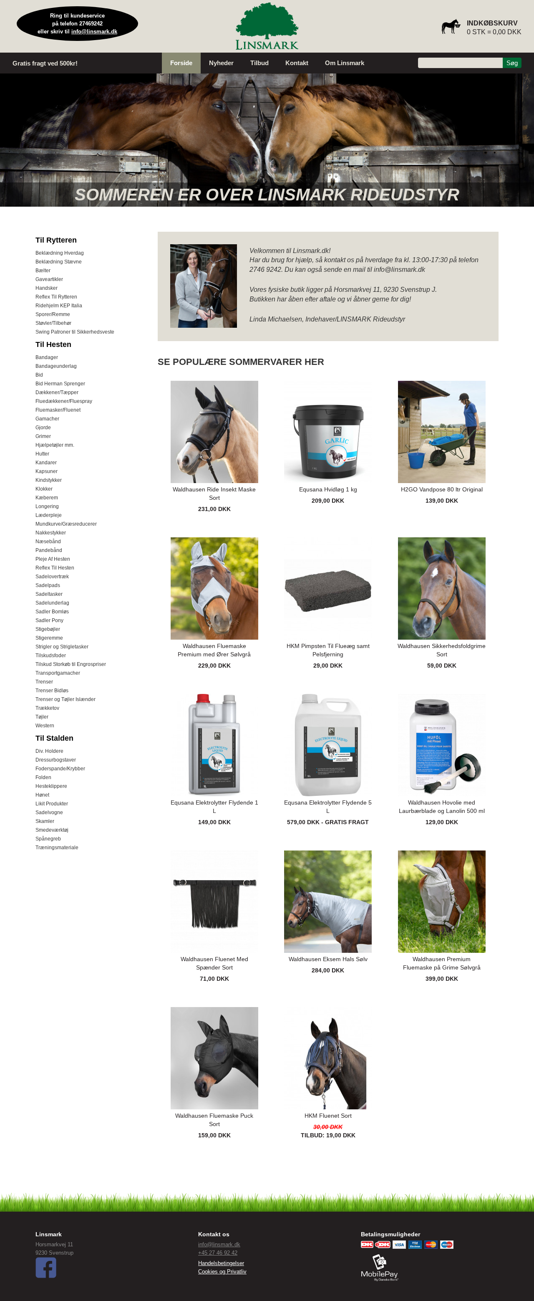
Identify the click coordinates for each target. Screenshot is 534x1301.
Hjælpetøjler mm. (54, 445)
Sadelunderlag (52, 603)
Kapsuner (46, 471)
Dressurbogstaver (55, 760)
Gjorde (43, 427)
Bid (39, 375)
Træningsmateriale (56, 847)
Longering (47, 506)
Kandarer (46, 463)
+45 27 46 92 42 (217, 1253)
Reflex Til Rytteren (56, 297)
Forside (181, 62)
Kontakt (296, 62)
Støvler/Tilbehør (53, 323)
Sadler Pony (49, 620)
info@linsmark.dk (94, 31)
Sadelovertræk (52, 577)
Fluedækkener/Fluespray (63, 401)
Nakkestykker (50, 533)
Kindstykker (48, 480)
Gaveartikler (49, 279)
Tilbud (259, 62)
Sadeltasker (49, 594)
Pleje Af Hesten (52, 559)
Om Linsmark (344, 62)
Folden (43, 777)
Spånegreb (48, 839)
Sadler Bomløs (52, 612)
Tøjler (41, 717)
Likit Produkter (51, 804)
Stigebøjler (47, 629)
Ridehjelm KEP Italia (58, 306)
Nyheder (221, 62)
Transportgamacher (57, 673)
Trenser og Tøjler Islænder (65, 699)
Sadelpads (47, 585)
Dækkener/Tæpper (56, 392)
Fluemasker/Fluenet (58, 410)
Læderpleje (48, 515)
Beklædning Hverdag (59, 253)
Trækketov (47, 708)
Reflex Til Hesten (54, 568)
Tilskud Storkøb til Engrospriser (70, 664)
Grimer (43, 436)
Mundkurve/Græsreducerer (66, 524)
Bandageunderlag (56, 366)
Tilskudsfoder (50, 655)
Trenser (44, 682)
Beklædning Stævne (58, 262)
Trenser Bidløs (51, 691)
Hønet (42, 795)
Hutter (42, 454)
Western (44, 726)
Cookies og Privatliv (222, 1271)
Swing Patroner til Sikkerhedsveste (74, 332)
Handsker (46, 288)
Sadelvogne (49, 812)
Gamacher (47, 419)
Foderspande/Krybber (60, 769)
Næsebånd (48, 541)
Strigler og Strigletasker (61, 647)
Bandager (46, 357)
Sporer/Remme (52, 314)
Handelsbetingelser (221, 1263)
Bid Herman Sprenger (60, 384)
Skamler (44, 821)
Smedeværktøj (51, 830)
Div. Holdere (49, 751)
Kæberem (46, 498)
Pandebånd (48, 550)
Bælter (42, 270)
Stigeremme (49, 638)
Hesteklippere (51, 786)
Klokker (44, 489)
